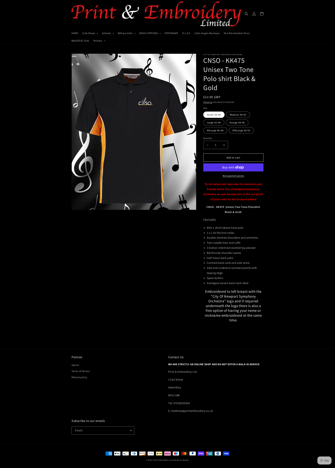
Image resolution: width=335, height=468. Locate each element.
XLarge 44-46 (237, 122)
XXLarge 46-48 (215, 130)
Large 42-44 (214, 122)
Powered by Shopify (180, 460)
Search (75, 365)
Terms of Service (81, 371)
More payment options (233, 175)
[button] (90, 33)
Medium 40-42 (238, 114)
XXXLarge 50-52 (241, 130)
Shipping (207, 102)
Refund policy (79, 377)
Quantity (207, 138)
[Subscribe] (130, 430)
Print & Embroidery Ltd (162, 460)
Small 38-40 (214, 114)
